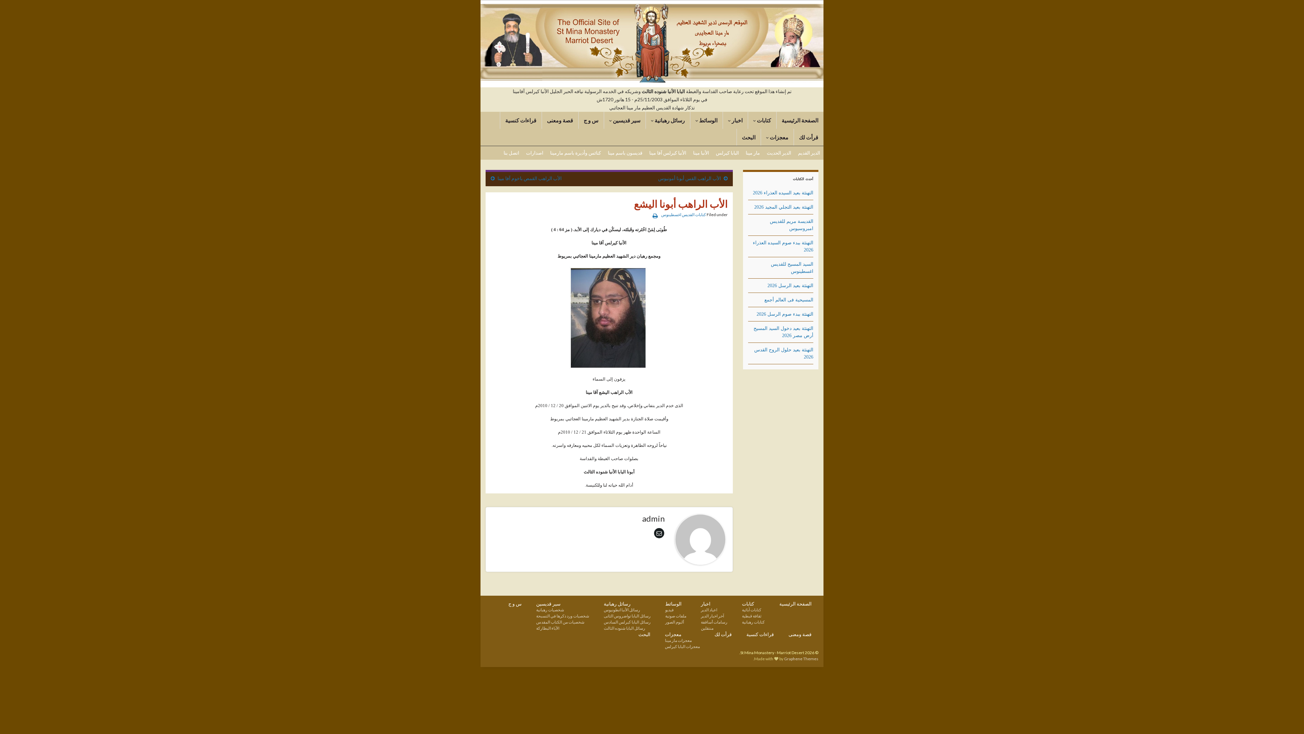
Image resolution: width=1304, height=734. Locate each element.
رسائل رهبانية (669, 120)
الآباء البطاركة (547, 628)
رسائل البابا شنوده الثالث (624, 628)
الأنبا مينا (701, 153)
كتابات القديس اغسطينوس (683, 214)
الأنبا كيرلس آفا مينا (667, 153)
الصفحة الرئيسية (800, 120)
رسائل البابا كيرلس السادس (627, 622)
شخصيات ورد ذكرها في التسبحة (562, 615)
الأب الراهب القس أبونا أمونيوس (689, 178)
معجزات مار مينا (678, 640)
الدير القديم (809, 153)
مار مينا (753, 153)
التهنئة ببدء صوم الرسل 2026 (785, 314)
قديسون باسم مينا (625, 153)
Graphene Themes (801, 658)
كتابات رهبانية (753, 622)
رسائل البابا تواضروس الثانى (627, 615)
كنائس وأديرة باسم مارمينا (575, 153)
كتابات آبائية (751, 609)
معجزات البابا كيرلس (682, 646)
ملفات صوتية (675, 615)
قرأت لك (808, 137)
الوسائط (708, 120)
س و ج (591, 120)
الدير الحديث (779, 153)
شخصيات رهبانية (550, 609)
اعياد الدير (709, 609)
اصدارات (534, 153)
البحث (749, 137)
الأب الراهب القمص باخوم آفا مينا (529, 178)
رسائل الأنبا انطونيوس (622, 609)
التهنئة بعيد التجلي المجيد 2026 (783, 207)
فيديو (669, 609)
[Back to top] (15, 718)
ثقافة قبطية (751, 615)
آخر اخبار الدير (712, 615)
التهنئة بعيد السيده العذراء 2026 (783, 192)
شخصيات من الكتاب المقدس (560, 622)
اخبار (737, 120)
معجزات (779, 137)
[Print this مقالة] (655, 215)
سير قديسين (626, 120)
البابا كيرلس (727, 153)
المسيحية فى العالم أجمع (788, 299)
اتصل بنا (511, 153)
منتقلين (707, 628)
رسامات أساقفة (714, 622)
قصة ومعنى (560, 120)
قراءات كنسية (521, 120)
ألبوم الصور (674, 622)
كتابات (763, 120)
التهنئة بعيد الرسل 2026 (790, 285)
